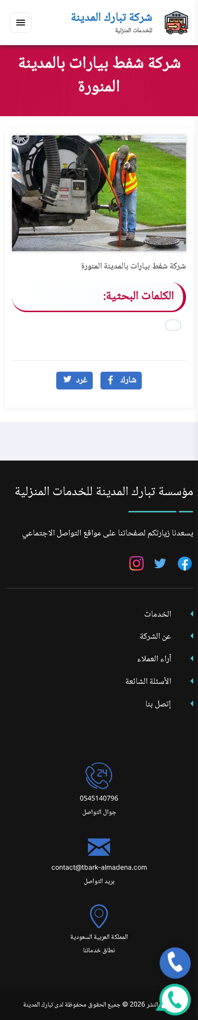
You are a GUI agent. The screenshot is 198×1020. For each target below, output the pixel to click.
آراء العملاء (154, 659)
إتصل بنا (158, 704)
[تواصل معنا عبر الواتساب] (175, 999)
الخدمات (157, 614)
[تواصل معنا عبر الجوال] (175, 963)
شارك (128, 380)
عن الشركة (155, 637)
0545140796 (99, 799)
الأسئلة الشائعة (148, 682)
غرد (81, 380)
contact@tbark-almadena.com (99, 868)
